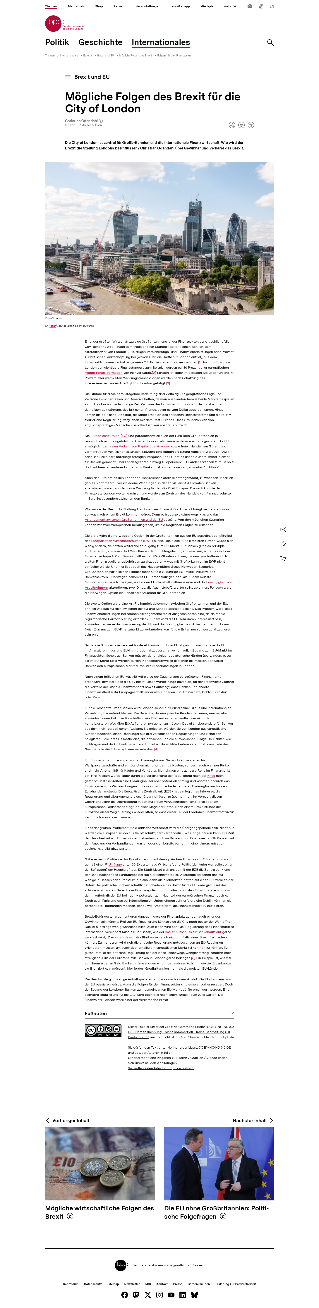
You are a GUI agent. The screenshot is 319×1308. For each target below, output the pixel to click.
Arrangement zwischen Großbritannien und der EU (124, 520)
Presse (177, 1284)
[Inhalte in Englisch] (272, 7)
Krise (211, 776)
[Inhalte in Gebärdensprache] (261, 7)
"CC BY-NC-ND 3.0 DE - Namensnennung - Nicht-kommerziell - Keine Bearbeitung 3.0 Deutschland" (181, 1032)
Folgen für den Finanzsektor (175, 55)
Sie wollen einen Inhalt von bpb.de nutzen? (161, 1068)
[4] (156, 749)
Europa (87, 55)
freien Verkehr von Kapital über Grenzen (139, 446)
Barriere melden (199, 1284)
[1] (200, 362)
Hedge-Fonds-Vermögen (104, 373)
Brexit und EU (105, 55)
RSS (148, 1284)
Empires (183, 404)
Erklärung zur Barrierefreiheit (235, 1284)
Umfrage (115, 864)
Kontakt (161, 1284)
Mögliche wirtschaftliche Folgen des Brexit (99, 1212)
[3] (168, 383)
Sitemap (113, 1284)
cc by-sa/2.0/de (84, 325)
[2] (154, 373)
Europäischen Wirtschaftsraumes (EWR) (122, 541)
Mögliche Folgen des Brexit (135, 55)
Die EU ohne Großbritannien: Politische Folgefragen (216, 1212)
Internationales (69, 55)
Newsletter (132, 1284)
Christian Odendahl (84, 121)
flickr (52, 326)
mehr (230, 6)
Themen (50, 55)
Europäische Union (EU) (109, 436)
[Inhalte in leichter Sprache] (250, 7)
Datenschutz (93, 1284)
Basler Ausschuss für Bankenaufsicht (193, 932)
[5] (193, 958)
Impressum (70, 1284)
